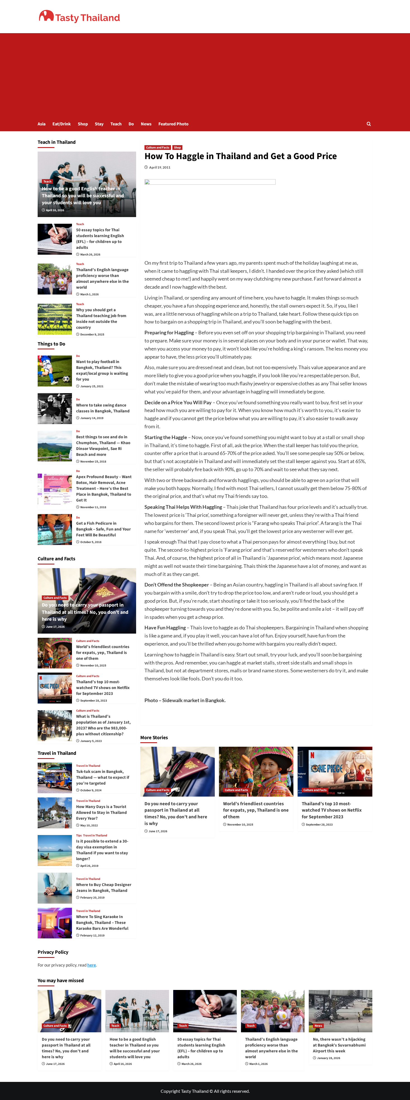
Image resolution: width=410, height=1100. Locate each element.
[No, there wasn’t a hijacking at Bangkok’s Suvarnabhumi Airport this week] (340, 1011)
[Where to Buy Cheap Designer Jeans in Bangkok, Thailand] (55, 888)
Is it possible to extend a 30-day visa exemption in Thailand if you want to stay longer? (102, 850)
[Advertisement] (205, 75)
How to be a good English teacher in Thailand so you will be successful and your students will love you (83, 195)
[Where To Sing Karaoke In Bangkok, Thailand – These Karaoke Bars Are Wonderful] (55, 923)
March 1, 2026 (89, 294)
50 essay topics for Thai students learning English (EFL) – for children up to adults (100, 238)
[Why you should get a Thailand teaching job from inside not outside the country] (55, 319)
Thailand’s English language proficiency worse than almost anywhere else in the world (102, 278)
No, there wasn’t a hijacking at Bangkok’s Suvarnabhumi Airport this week (339, 1045)
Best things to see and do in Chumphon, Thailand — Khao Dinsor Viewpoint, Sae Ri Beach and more (103, 445)
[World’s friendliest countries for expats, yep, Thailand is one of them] (256, 771)
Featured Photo (173, 124)
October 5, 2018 (91, 542)
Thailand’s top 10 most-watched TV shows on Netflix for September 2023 (332, 810)
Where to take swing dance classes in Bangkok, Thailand (103, 408)
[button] (368, 124)
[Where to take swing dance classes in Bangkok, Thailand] (55, 408)
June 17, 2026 (158, 831)
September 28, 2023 (319, 824)
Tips (79, 835)
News (146, 124)
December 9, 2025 (92, 334)
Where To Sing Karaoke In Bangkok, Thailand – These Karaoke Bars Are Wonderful (102, 922)
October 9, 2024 (91, 790)
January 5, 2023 (91, 741)
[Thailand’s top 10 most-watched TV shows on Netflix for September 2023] (335, 771)
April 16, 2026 (55, 210)
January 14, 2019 (91, 418)
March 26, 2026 (90, 254)
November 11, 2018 (93, 507)
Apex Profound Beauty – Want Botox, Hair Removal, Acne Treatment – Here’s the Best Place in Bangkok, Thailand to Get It (104, 488)
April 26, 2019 (89, 866)
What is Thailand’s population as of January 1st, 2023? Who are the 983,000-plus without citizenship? (103, 725)
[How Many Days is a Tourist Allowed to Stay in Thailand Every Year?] (55, 812)
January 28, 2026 (328, 1058)
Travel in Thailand (88, 765)
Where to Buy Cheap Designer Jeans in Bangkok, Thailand (103, 888)
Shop (83, 124)
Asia (41, 124)
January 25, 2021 (91, 386)
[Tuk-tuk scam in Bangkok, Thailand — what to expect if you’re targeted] (55, 778)
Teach (116, 124)
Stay (99, 124)
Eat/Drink (61, 124)
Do (131, 124)
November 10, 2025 (240, 824)
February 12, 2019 (92, 935)
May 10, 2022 (89, 825)
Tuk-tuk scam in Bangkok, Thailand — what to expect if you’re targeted (102, 777)
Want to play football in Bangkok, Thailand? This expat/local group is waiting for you (102, 370)
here (91, 964)
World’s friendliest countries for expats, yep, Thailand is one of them (256, 810)
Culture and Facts (157, 147)
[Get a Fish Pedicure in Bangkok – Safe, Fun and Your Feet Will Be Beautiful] (55, 529)
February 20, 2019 (92, 897)
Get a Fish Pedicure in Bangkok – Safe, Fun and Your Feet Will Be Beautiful (103, 529)
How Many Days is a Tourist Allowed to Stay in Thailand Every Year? (101, 812)
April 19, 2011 (159, 167)
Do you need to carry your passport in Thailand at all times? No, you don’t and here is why (175, 813)
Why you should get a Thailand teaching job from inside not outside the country (101, 318)
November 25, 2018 (93, 461)
